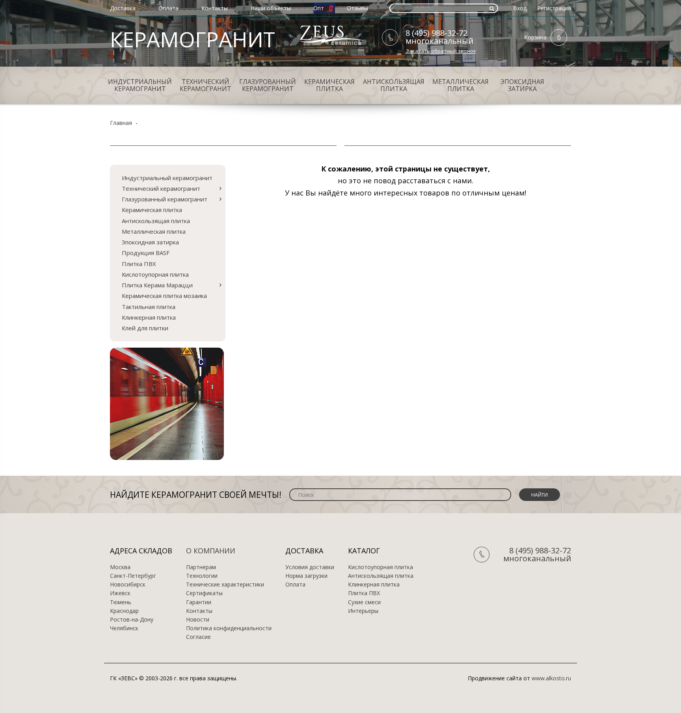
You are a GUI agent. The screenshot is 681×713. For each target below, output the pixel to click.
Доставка (123, 8)
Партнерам (201, 567)
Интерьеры (363, 611)
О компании (210, 550)
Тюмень (120, 602)
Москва (120, 567)
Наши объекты (271, 8)
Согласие (198, 637)
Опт (318, 8)
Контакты (214, 8)
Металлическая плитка (460, 85)
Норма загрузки (306, 576)
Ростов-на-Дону (131, 619)
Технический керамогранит (205, 85)
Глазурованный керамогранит (267, 85)
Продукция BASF (145, 253)
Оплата (168, 8)
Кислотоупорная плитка (155, 274)
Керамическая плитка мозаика (164, 296)
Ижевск (120, 593)
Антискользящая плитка (393, 85)
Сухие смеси (364, 602)
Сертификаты (204, 593)
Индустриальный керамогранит (140, 85)
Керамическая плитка (329, 85)
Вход (520, 8)
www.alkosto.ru (551, 678)
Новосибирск (127, 584)
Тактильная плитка (148, 307)
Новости (197, 619)
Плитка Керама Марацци (157, 285)
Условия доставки (309, 567)
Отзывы (357, 8)
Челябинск (124, 628)
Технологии (202, 576)
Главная (121, 123)
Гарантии (198, 602)
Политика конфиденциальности (229, 628)
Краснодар (124, 611)
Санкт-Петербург (133, 576)
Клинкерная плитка (149, 317)
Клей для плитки (145, 328)
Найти (539, 494)
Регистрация (554, 8)
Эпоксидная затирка (522, 85)
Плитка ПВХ (139, 264)
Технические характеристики (225, 584)
